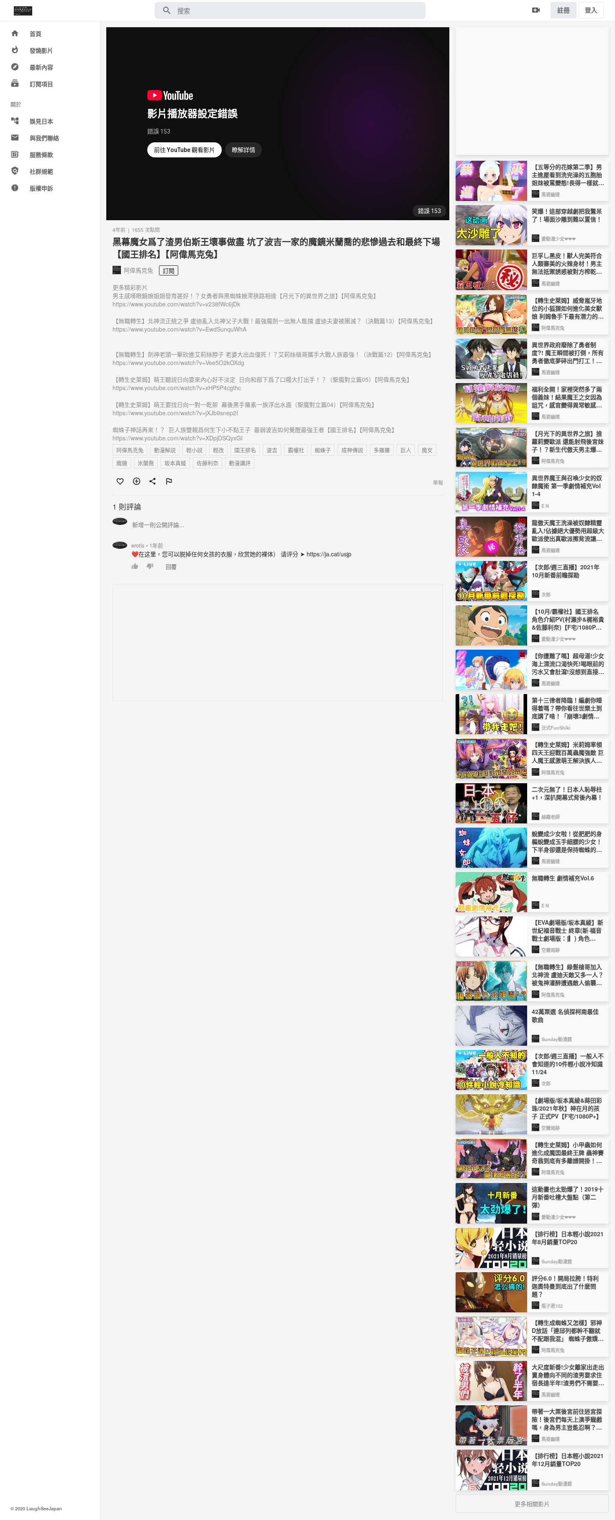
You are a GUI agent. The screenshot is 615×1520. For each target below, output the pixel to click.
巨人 (405, 450)
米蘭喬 (146, 463)
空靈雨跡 (550, 949)
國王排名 (245, 450)
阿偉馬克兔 (130, 450)
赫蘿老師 (550, 816)
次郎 (546, 594)
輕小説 (194, 450)
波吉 (271, 450)
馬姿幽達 (550, 194)
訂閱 (168, 270)
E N (545, 505)
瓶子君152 (552, 1305)
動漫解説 (165, 450)
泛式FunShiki (555, 727)
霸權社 (296, 450)
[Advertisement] (278, 643)
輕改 (218, 450)
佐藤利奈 (207, 463)
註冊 (563, 10)
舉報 (438, 482)
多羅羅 (382, 450)
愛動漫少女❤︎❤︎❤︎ (558, 238)
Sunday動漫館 (556, 1039)
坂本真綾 (175, 463)
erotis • (147, 545)
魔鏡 (121, 463)
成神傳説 (352, 450)
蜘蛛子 (323, 450)
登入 (591, 10)
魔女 (427, 450)
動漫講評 (240, 463)
